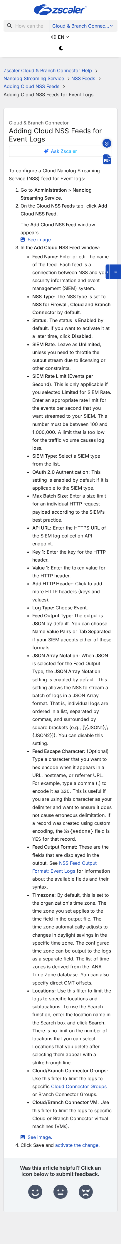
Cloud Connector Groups (79, 1086)
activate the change (76, 1145)
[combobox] (27, 26)
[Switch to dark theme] (61, 48)
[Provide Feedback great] (35, 1192)
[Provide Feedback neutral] (60, 1192)
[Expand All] (106, 143)
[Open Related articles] (113, 271)
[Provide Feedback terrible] (85, 1192)
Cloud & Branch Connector (81, 26)
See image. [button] (40, 239)
